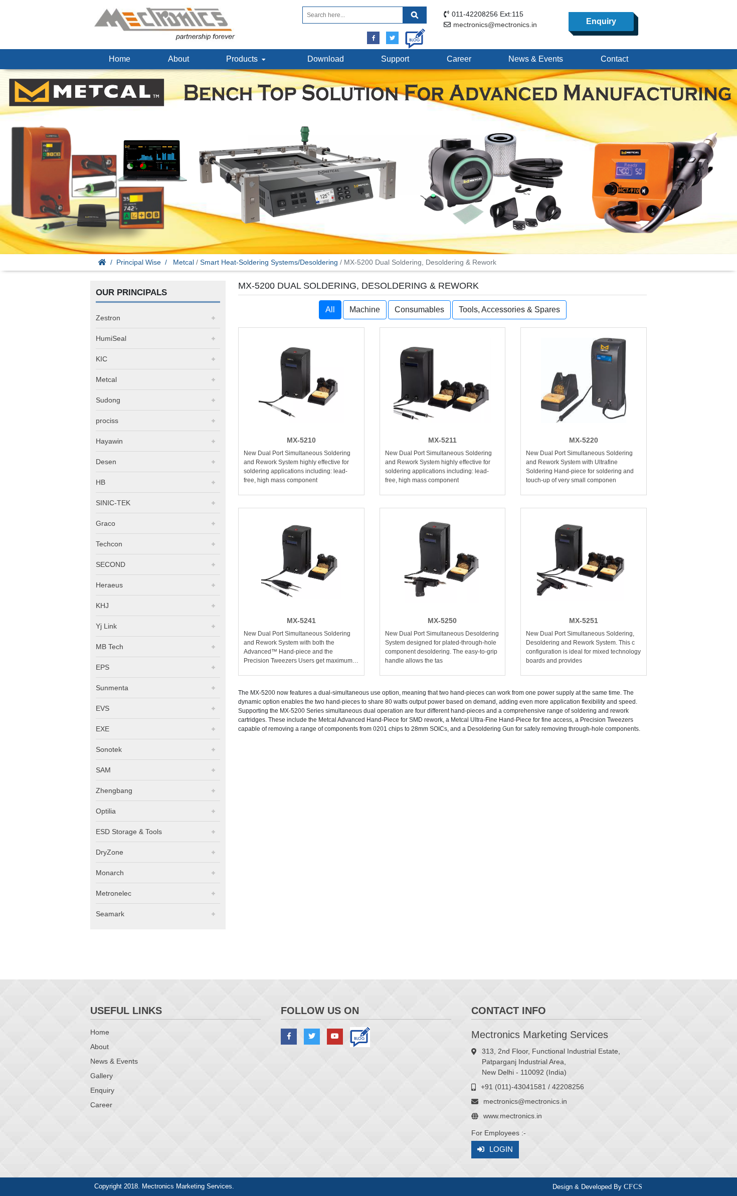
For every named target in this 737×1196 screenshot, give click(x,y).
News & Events (535, 59)
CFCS (633, 1186)
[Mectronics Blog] (411, 35)
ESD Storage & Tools (129, 832)
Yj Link (106, 626)
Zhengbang (114, 790)
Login (501, 1149)
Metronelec (113, 893)
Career (459, 59)
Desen (106, 462)
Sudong (108, 400)
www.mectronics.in (512, 1116)
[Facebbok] (373, 38)
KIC (101, 359)
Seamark (110, 914)
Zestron (108, 318)
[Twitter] (392, 38)
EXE (102, 729)
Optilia (106, 811)
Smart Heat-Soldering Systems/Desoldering (269, 262)
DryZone (109, 852)
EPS (102, 667)
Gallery (101, 1076)
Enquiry (601, 21)
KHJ (102, 606)
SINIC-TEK (113, 503)
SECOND (110, 564)
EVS (102, 708)
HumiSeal (111, 338)
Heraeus (109, 585)
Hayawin (109, 441)
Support (395, 59)
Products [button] (244, 59)
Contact (614, 59)
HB (100, 482)
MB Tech (109, 647)
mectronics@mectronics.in (495, 25)
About (178, 59)
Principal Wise (138, 262)
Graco (105, 523)
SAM (103, 770)
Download (325, 59)
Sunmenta (112, 688)
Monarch (110, 873)
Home (119, 59)
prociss (107, 421)
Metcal (183, 262)
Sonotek (109, 749)
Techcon (109, 544)
